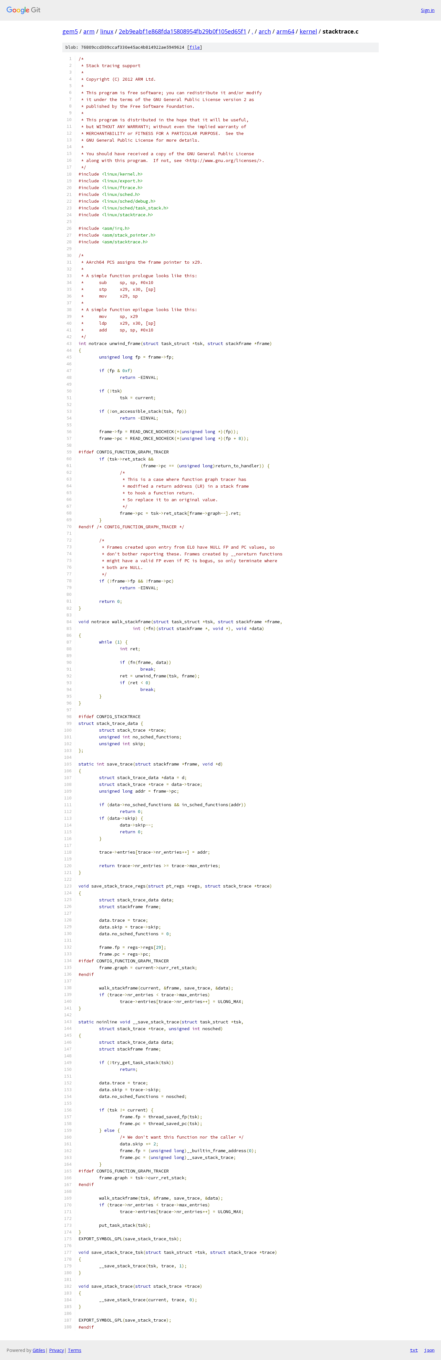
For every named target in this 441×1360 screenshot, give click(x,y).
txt (414, 1350)
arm (89, 31)
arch (265, 31)
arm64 (285, 31)
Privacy (56, 1350)
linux (106, 31)
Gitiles (39, 1350)
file (195, 47)
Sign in (428, 10)
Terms (74, 1350)
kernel (308, 31)
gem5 (70, 31)
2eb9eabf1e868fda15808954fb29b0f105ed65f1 (182, 31)
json (429, 1350)
